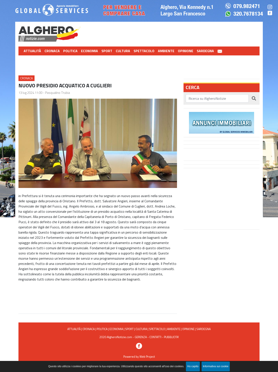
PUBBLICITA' (171, 337)
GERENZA (141, 337)
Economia (89, 50)
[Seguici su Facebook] (139, 345)
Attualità (32, 50)
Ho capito (193, 366)
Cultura (123, 50)
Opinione (185, 50)
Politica (70, 50)
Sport (106, 50)
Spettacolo (144, 50)
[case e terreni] (221, 122)
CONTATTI (155, 337)
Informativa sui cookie (215, 366)
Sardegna (205, 50)
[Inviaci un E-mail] (220, 50)
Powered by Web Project (139, 356)
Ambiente (166, 50)
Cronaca (52, 50)
